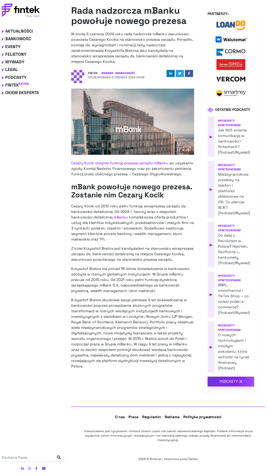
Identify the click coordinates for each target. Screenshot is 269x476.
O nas (120, 416)
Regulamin (151, 416)
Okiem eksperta (22, 92)
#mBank (107, 73)
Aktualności (19, 31)
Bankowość (18, 39)
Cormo (193, 459)
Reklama (172, 416)
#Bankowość (125, 73)
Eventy (12, 46)
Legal (11, 69)
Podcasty (16, 77)
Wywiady (14, 62)
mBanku (120, 217)
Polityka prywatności (202, 416)
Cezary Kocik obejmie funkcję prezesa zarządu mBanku (119, 163)
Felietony (16, 54)
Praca (133, 416)
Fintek (17, 85)
